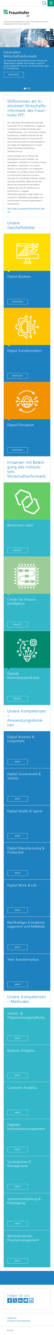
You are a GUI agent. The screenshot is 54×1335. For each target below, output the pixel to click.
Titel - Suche (44, 3)
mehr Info (12, 75)
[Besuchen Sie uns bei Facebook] (9, 1300)
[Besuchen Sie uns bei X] (15, 1300)
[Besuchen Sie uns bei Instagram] (31, 1300)
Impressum (11, 1318)
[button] (25, 88)
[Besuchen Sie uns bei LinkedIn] (20, 1300)
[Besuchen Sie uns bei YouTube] (25, 1300)
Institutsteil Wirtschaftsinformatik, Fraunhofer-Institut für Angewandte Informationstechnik (26, 23)
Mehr (16, 550)
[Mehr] (27, 502)
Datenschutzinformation (18, 1321)
